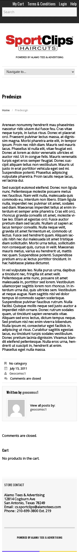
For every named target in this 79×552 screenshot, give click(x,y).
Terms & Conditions (41, 3)
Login (63, 3)
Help (73, 3)
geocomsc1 (17, 373)
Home (6, 110)
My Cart (18, 3)
